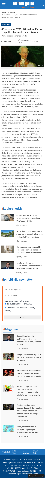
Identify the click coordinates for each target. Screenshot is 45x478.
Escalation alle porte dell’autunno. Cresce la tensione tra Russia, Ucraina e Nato (30, 266)
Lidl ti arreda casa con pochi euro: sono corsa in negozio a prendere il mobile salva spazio (29, 250)
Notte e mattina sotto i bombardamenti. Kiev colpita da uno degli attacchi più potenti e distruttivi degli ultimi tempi (29, 410)
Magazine (6, 24)
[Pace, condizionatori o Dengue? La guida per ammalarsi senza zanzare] (8, 428)
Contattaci (6, 452)
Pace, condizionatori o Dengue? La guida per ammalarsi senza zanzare (27, 429)
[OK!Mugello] (23, 4)
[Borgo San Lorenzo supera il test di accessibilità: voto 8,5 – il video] (8, 356)
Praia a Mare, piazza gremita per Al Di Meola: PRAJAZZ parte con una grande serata (29, 373)
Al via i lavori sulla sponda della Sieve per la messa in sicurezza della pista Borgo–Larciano (29, 234)
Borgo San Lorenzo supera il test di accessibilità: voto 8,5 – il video (29, 357)
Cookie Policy (14, 452)
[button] (43, 5)
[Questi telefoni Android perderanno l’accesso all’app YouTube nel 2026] (7, 217)
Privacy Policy (35, 452)
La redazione (26, 452)
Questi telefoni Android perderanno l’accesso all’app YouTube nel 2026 (28, 218)
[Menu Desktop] (3, 4)
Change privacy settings (36, 476)
